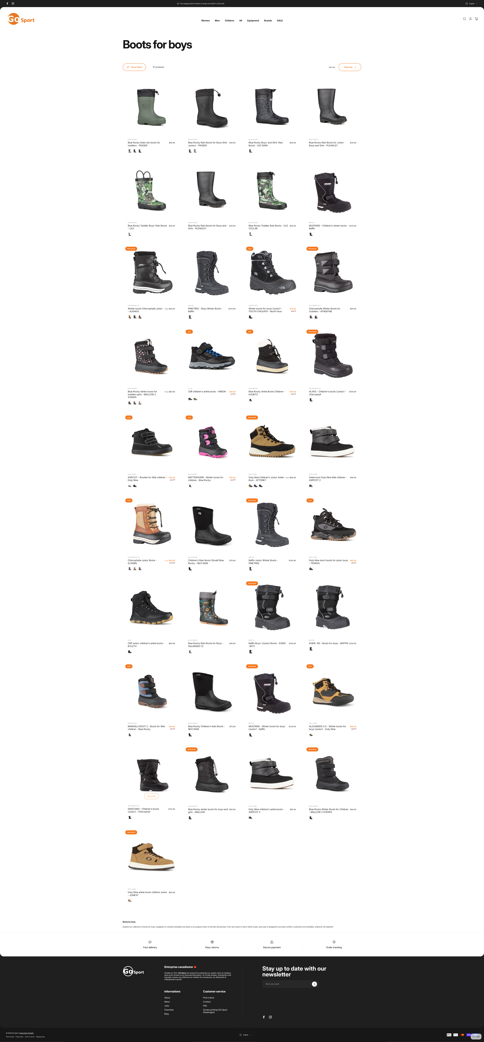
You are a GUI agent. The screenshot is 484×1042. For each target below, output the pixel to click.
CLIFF (190, 388)
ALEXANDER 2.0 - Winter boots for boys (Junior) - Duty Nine (327, 728)
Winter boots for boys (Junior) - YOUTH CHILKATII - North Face (265, 310)
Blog (166, 1014)
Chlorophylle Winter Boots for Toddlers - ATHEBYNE (324, 310)
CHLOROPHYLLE (133, 305)
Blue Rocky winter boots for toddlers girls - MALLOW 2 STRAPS (142, 394)
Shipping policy (40, 1036)
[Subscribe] (314, 984)
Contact (207, 1001)
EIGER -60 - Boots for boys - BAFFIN (328, 643)
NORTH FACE (253, 305)
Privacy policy (19, 1036)
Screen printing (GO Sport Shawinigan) (215, 1011)
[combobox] (472, 3)
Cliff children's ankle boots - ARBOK (207, 391)
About (167, 997)
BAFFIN (311, 222)
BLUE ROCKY (132, 139)
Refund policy (10, 1036)
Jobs (166, 1005)
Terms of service (30, 1036)
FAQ (205, 1005)
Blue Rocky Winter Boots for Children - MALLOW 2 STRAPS (328, 811)
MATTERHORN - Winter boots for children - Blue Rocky (205, 479)
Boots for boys (129, 922)
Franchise (168, 1009)
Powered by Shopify (26, 1033)
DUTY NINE (132, 474)
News (167, 1001)
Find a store (208, 997)
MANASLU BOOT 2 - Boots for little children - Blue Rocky (146, 728)
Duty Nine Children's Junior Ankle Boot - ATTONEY (266, 479)
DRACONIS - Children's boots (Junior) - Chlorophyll (143, 810)
